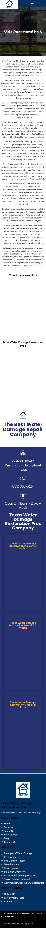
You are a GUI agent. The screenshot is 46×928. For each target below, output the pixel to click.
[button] (32, 3)
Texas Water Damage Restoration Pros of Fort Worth (23, 625)
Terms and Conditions (10, 923)
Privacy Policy (27, 923)
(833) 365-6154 (23, 486)
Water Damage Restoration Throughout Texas (23, 465)
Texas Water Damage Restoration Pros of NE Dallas (23, 546)
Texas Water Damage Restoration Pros (23, 344)
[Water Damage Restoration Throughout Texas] (23, 453)
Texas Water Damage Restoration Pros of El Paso (23, 705)
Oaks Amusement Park (23, 275)
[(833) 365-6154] (23, 478)
